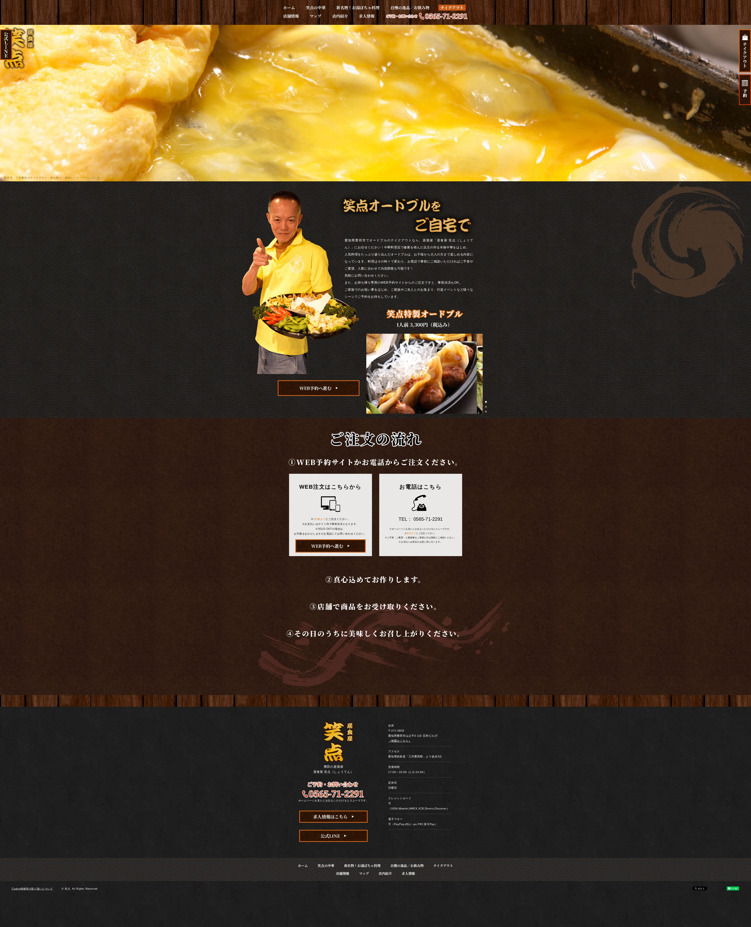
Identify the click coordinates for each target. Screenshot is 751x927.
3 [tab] (486, 412)
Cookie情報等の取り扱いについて (32, 888)
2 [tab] (486, 407)
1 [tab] (486, 402)
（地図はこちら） (399, 740)
